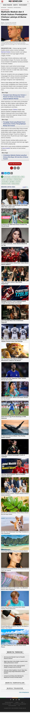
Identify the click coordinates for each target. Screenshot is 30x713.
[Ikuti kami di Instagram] (16, 699)
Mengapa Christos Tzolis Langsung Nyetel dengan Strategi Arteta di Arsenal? (14, 666)
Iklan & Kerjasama (12, 705)
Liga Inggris (12, 181)
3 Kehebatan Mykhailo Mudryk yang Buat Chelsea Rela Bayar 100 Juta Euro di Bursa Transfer (15, 157)
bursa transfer (6, 148)
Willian (22, 176)
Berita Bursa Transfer (6, 183)
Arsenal (3, 179)
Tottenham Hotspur (17, 179)
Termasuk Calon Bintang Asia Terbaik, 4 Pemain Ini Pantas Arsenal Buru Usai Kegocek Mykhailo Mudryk (14, 96)
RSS (19, 705)
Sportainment (23, 5)
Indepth (15, 5)
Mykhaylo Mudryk (15, 183)
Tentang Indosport (9, 702)
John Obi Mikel (5, 181)
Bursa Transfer (7, 5)
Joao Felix (18, 181)
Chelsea (15, 109)
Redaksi (17, 702)
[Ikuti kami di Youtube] (19, 699)
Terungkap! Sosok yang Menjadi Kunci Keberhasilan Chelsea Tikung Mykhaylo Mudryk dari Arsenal (14, 123)
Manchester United (16, 176)
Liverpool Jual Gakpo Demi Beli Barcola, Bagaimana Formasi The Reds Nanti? (14, 676)
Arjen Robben (9, 179)
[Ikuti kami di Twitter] (13, 699)
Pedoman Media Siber (6, 703)
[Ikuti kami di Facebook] (10, 699)
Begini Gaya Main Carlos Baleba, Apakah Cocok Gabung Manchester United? (15, 662)
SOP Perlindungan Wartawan (19, 703)
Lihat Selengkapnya (24, 692)
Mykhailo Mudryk (5, 52)
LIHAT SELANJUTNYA (15, 163)
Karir (22, 702)
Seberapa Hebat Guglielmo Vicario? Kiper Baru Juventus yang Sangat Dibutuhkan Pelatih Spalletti (15, 671)
